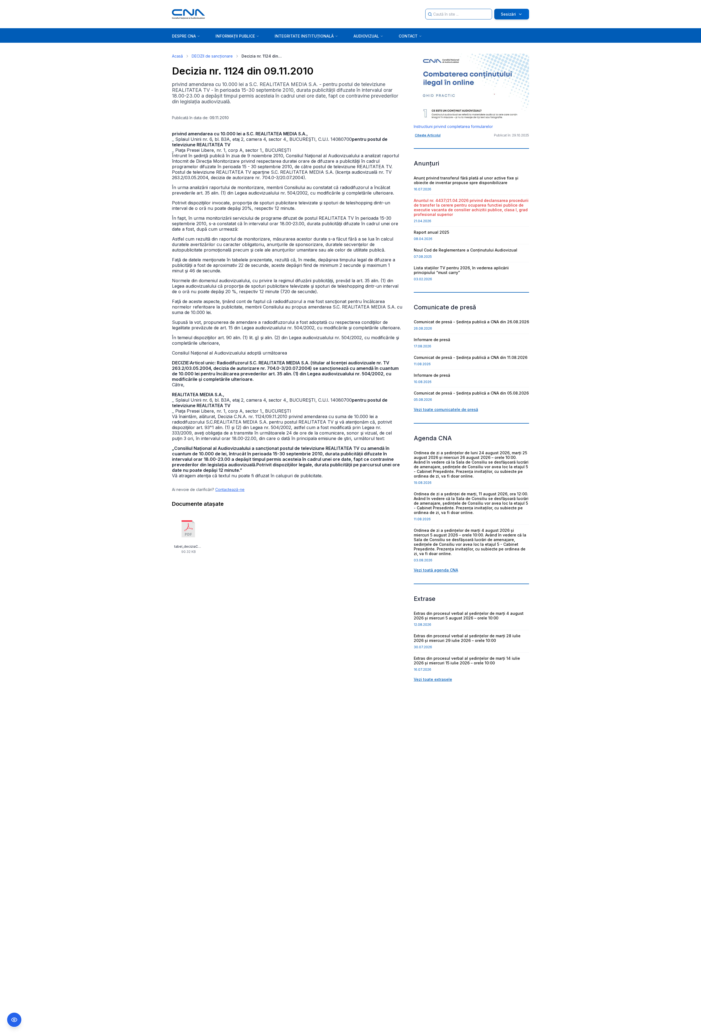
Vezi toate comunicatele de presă (446, 409)
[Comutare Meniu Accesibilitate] (14, 1019)
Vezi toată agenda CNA (436, 570)
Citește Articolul (428, 135)
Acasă (177, 56)
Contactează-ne (230, 489)
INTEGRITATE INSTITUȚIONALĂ (304, 36)
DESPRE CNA (184, 36)
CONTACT (408, 36)
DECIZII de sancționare (212, 56)
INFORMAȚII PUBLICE (235, 36)
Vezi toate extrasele (433, 679)
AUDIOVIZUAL (366, 36)
